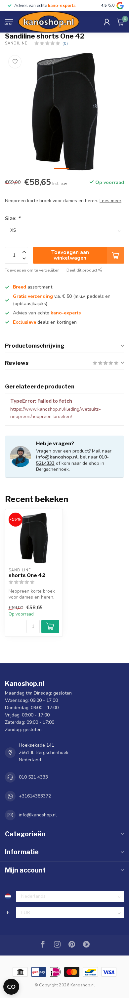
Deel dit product (82, 270)
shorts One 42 (27, 575)
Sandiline (16, 43)
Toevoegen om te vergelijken (32, 270)
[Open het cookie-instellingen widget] (11, 987)
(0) (65, 43)
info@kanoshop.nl (57, 457)
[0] (120, 22)
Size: (12, 218)
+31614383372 (35, 796)
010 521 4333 (33, 777)
